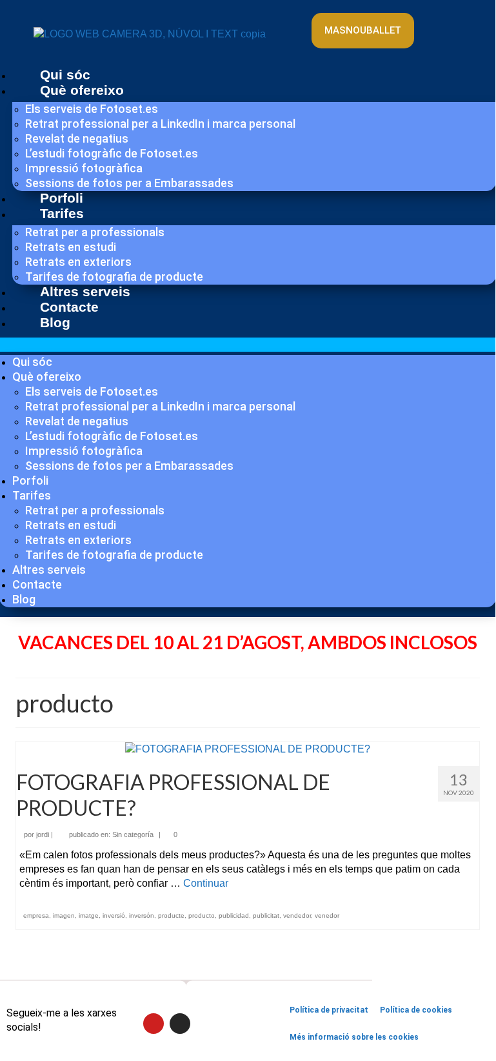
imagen (64, 915)
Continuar (205, 883)
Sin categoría (133, 834)
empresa (36, 915)
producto (201, 915)
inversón (141, 915)
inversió (114, 915)
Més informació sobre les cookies (354, 1037)
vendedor (297, 915)
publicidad (234, 915)
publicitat (266, 915)
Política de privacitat (329, 1010)
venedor (327, 915)
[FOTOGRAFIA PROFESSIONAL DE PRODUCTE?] (247, 748)
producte (171, 915)
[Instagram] (445, 47)
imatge (89, 915)
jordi (42, 834)
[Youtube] (445, 21)
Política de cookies (416, 1010)
